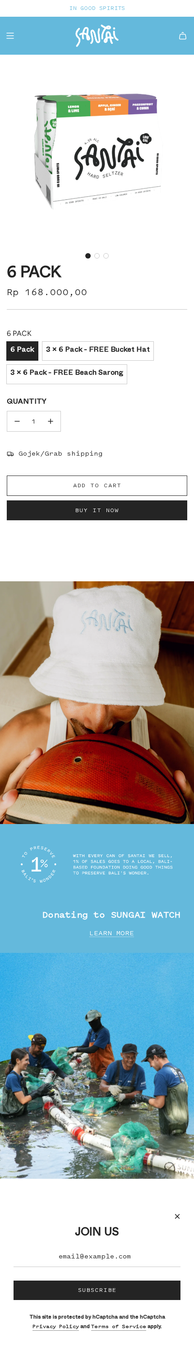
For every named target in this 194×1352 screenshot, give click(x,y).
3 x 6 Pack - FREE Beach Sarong (66, 374)
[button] (88, 256)
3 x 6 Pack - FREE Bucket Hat (98, 351)
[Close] (177, 1216)
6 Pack (22, 351)
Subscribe (97, 1289)
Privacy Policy (55, 1326)
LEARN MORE (111, 933)
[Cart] (183, 36)
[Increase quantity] (50, 421)
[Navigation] (10, 36)
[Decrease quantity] (17, 421)
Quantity (26, 403)
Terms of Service (118, 1326)
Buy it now (97, 510)
